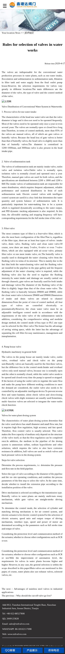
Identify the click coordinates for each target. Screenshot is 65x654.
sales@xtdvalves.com (19, 624)
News (17, 32)
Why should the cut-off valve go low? (34, 595)
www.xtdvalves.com (17, 634)
